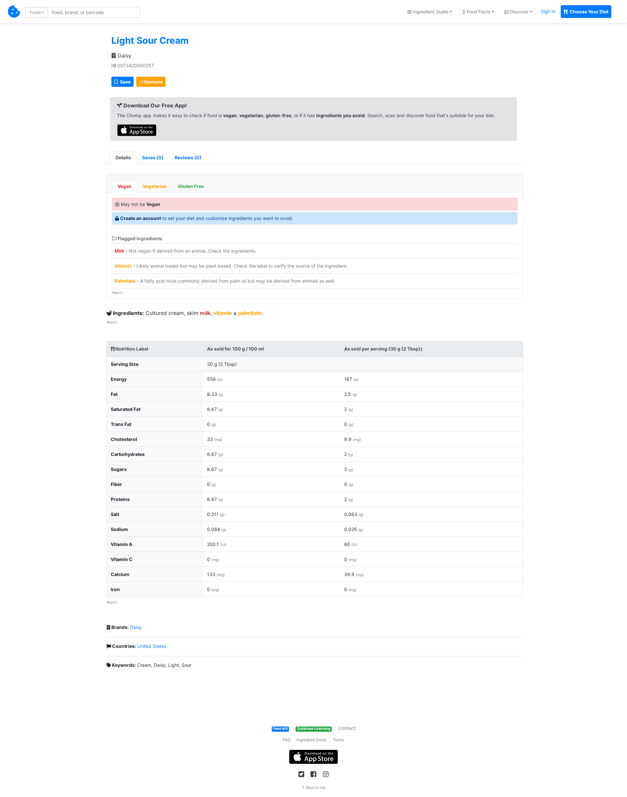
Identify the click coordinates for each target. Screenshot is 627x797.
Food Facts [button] (477, 11)
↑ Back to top (313, 787)
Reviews (153, 82)
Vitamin (123, 266)
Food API (280, 729)
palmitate (250, 313)
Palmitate (125, 281)
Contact (346, 728)
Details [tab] (123, 157)
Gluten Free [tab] (191, 186)
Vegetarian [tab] (155, 186)
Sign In (548, 11)
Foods (35, 12)
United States (151, 646)
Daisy (123, 55)
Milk (119, 251)
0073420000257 (135, 65)
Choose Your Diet (588, 11)
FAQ (286, 739)
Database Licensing (313, 729)
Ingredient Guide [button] (429, 11)
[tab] (153, 157)
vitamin (222, 313)
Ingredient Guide (312, 739)
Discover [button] (518, 11)
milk (205, 313)
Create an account (140, 218)
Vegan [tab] (125, 186)
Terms (338, 739)
